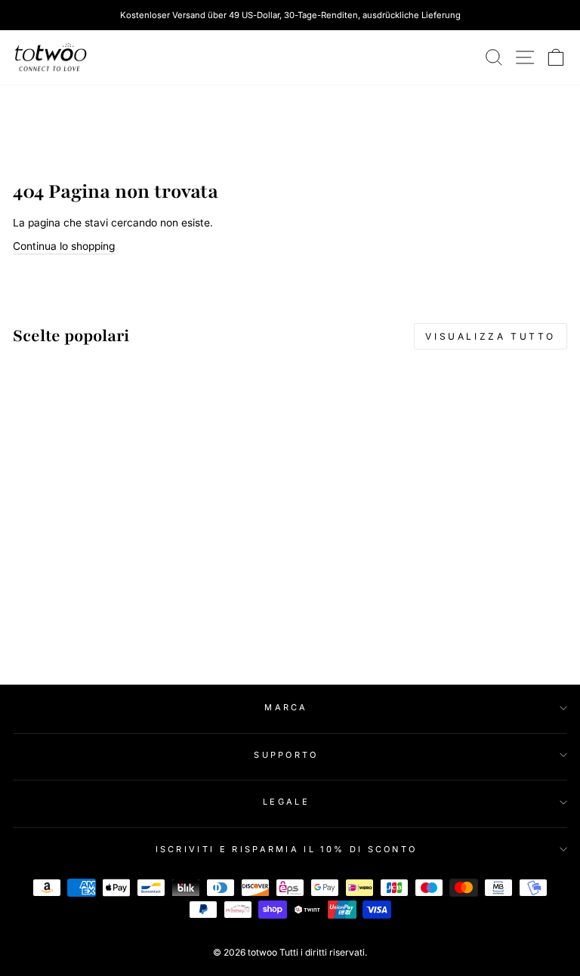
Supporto (286, 755)
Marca (286, 707)
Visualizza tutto (490, 336)
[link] (50, 57)
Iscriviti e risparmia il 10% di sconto (287, 849)
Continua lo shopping (64, 246)
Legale (286, 801)
